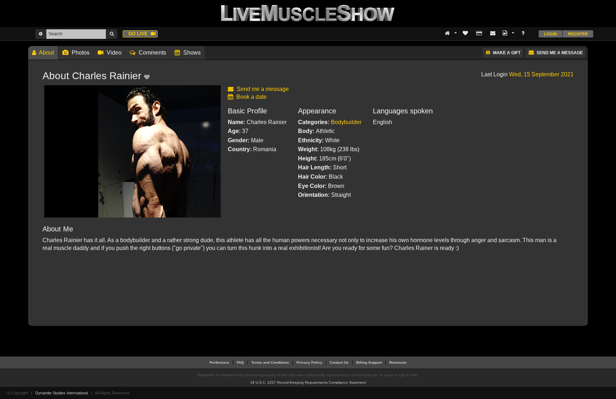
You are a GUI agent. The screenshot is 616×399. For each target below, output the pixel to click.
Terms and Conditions (270, 362)
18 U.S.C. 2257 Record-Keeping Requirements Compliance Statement (308, 382)
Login (550, 34)
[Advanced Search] (40, 33)
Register (578, 34)
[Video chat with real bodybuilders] (308, 13)
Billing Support (369, 362)
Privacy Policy (309, 362)
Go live (138, 33)
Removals (398, 362)
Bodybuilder (346, 122)
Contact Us (339, 362)
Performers (219, 362)
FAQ (240, 362)
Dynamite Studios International (61, 393)
